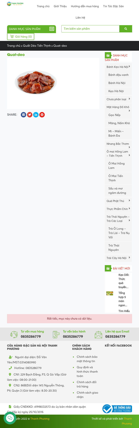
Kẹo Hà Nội (116, 91)
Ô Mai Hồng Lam (116, 166)
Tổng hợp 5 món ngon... (123, 297)
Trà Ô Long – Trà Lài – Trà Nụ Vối (119, 233)
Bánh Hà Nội (116, 83)
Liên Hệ (80, 17)
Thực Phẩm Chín (117, 209)
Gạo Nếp (114, 115)
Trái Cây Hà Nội (117, 258)
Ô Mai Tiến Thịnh (115, 178)
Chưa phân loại (116, 99)
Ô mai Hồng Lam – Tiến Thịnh (117, 153)
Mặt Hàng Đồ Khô (118, 107)
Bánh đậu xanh (118, 75)
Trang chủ (43, 6)
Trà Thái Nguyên (113, 248)
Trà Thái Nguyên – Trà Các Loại (118, 218)
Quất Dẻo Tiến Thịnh (37, 45)
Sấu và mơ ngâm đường (117, 191)
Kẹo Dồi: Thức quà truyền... (124, 279)
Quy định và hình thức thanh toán (87, 372)
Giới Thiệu (60, 6)
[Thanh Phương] (15, 3)
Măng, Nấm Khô (119, 123)
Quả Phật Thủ (115, 201)
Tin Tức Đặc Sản (113, 6)
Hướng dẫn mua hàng (85, 6)
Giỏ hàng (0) (23, 36)
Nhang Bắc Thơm (118, 143)
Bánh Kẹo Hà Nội (117, 67)
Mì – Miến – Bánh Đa (116, 133)
